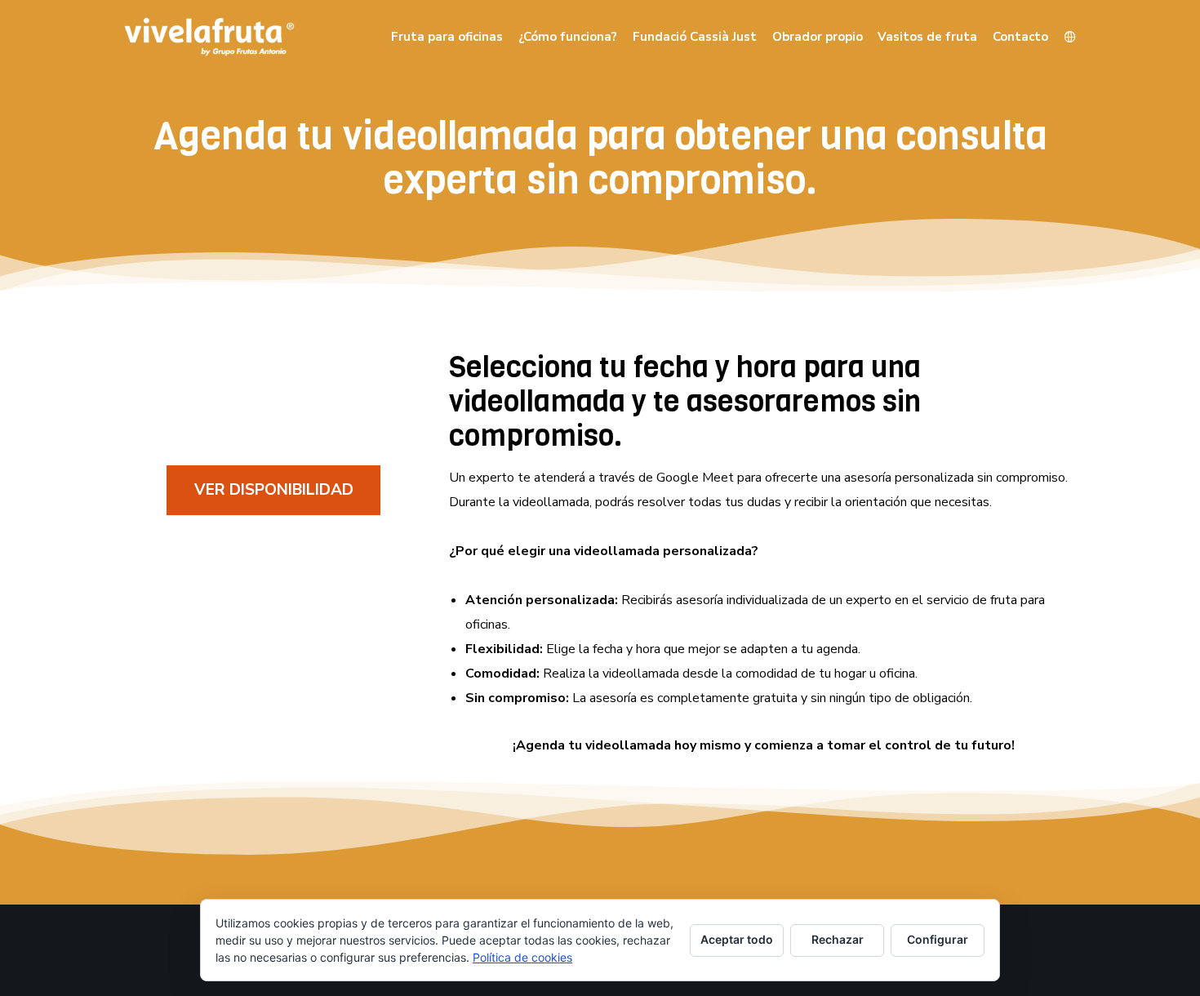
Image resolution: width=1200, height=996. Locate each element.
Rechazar (837, 939)
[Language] (1063, 36)
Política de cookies (522, 957)
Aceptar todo (736, 939)
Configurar (937, 939)
